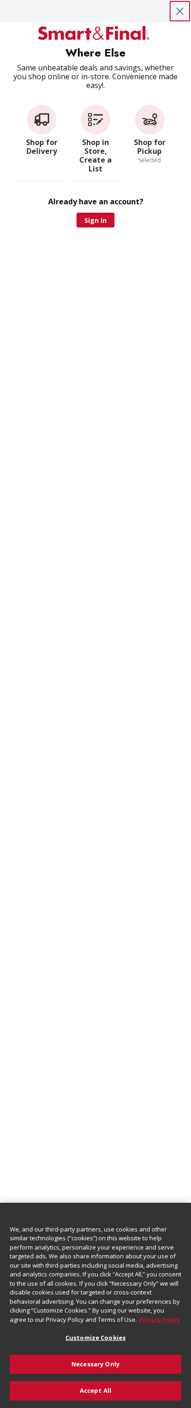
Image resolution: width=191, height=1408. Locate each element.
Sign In (95, 220)
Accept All (95, 1390)
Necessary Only (95, 1364)
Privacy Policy (159, 1319)
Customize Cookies (95, 1337)
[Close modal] (180, 11)
